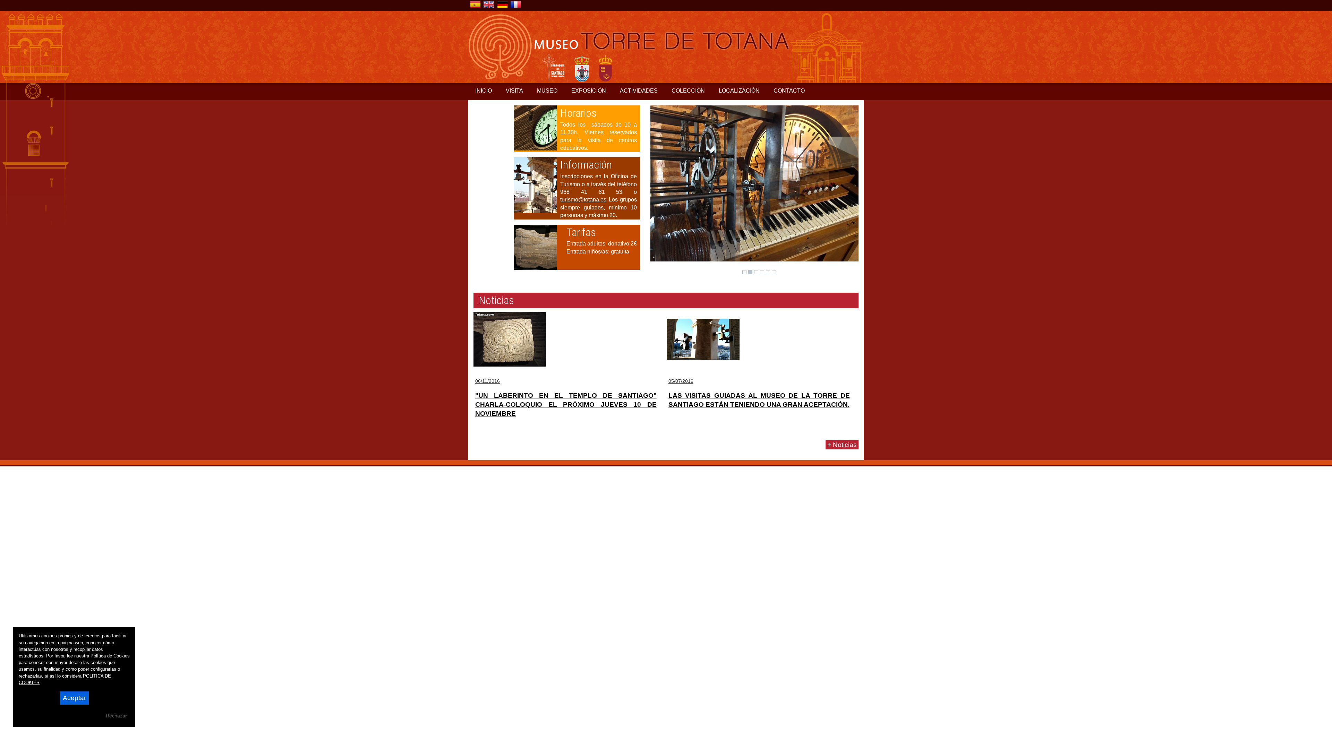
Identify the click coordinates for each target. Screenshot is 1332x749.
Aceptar (74, 697)
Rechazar (116, 715)
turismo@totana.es (583, 200)
